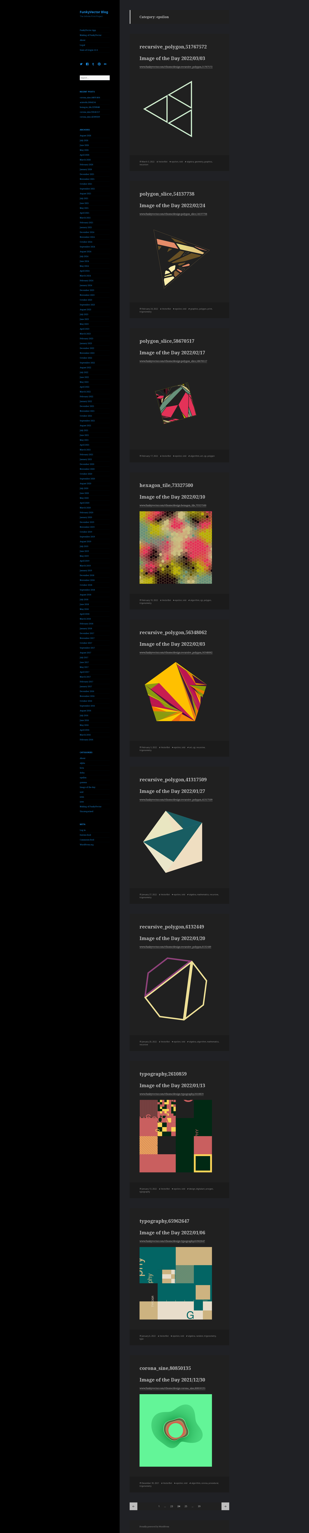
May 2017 (84, 667)
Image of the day (87, 787)
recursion (144, 164)
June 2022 (84, 377)
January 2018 (86, 628)
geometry (199, 161)
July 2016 (84, 715)
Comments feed (87, 839)
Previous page (133, 1506)
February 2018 (86, 623)
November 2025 (87, 179)
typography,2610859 (163, 1074)
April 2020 (84, 502)
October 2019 (86, 531)
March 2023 (85, 333)
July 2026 (84, 140)
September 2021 (87, 420)
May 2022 (84, 382)
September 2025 (87, 188)
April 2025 (84, 213)
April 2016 (84, 730)
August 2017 (85, 652)
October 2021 (86, 416)
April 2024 (84, 271)
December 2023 (87, 290)
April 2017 (84, 672)
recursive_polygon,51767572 (173, 46)
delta (82, 772)
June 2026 (84, 145)
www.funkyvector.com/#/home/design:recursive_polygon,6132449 (175, 946)
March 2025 (85, 217)
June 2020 (84, 493)
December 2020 (87, 464)
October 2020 (86, 474)
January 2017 (86, 686)
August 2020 (85, 483)
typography (145, 1191)
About (82, 40)
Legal (82, 45)
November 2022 (87, 353)
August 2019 (85, 541)
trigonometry (145, 311)
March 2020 (85, 507)
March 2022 (85, 391)
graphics (208, 161)
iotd (81, 792)
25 (186, 1506)
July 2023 (84, 314)
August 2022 (85, 367)
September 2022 (87, 362)
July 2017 (84, 657)
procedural (213, 1483)
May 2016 (84, 725)
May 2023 (84, 324)
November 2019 (87, 527)
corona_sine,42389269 (90, 116)
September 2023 (87, 304)
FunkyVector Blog (94, 12)
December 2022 (87, 348)
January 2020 (86, 517)
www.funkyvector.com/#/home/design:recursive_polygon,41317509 (176, 799)
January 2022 (86, 401)
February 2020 (86, 512)
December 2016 (87, 691)
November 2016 (87, 696)
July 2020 (84, 488)
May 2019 (84, 556)
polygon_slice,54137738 (167, 194)
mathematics (203, 894)
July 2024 (84, 256)
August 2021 (85, 425)
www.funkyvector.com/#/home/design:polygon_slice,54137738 (173, 214)
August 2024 (85, 251)
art (201, 456)
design (192, 1188)
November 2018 (87, 580)
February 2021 (86, 454)
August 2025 (85, 193)
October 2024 (86, 242)
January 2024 (86, 285)
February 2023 (86, 338)
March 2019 (85, 565)
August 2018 (85, 594)
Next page (225, 1506)
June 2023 (84, 319)
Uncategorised (86, 811)
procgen (209, 1188)
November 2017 (87, 638)
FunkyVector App (88, 30)
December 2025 (87, 174)
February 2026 (86, 164)
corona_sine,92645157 (90, 112)
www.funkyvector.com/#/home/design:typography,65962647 (172, 1241)
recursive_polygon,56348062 (173, 632)
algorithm (194, 456)
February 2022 (86, 396)
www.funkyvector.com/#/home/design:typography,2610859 (172, 1094)
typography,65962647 (164, 1221)
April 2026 (84, 155)
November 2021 (87, 411)
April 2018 (84, 614)
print (209, 308)
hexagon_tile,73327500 (166, 485)
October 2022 (86, 358)
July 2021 (84, 430)
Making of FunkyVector (91, 35)
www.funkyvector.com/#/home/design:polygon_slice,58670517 (173, 361)
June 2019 (84, 551)
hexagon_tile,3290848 (90, 107)
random (199, 1336)
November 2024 (87, 237)
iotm (82, 797)
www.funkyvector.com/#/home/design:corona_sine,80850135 (172, 1388)
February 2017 (86, 681)
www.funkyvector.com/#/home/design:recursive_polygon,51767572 (176, 66)
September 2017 (87, 647)
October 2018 (86, 585)
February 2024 (86, 280)
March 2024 (85, 275)
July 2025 (84, 198)
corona (204, 1483)
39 (200, 1506)
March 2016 (85, 734)
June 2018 (84, 604)
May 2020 (84, 498)
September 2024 (87, 246)
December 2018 (87, 575)
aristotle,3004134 (88, 102)
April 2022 (84, 387)
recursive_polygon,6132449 (172, 926)
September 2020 (87, 478)
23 (172, 1506)
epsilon (83, 777)
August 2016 (85, 710)
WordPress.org (87, 844)
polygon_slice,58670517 (167, 341)
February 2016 (86, 739)
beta (82, 768)
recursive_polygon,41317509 (173, 779)
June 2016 (84, 720)
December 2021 (87, 406)
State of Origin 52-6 (89, 50)
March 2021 (85, 449)
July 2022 (84, 372)
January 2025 (86, 227)
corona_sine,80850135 (165, 1368)
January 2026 (86, 169)
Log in (83, 830)
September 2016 (87, 705)
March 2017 (85, 676)
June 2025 (84, 203)
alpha (82, 763)
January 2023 (86, 343)
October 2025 (86, 184)
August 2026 (85, 135)
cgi (205, 456)
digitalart (200, 1188)
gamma (83, 782)
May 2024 (84, 266)
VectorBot (162, 161)
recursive (200, 747)
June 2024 (84, 261)
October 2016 (86, 701)
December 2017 (87, 633)
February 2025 (86, 222)
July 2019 (84, 546)
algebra (190, 161)
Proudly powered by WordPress (154, 1526)
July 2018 (84, 599)
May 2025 (84, 208)
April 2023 (84, 329)
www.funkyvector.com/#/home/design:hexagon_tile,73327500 (173, 505)
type (142, 1339)
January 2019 (86, 570)
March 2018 (85, 618)
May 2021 (84, 440)
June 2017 (84, 662)
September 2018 (87, 589)
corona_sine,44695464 (90, 97)
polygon (202, 308)
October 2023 (86, 300)
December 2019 (87, 522)
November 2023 (87, 295)
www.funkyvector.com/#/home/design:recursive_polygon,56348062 (176, 652)
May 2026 (84, 150)
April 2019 (84, 560)
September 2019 (87, 536)
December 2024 (87, 232)
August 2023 (85, 309)
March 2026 (85, 159)
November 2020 (87, 469)
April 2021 (84, 445)
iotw (82, 801)
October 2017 (86, 643)
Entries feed (85, 835)
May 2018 (84, 609)
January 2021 (86, 459)
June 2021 (84, 435)
